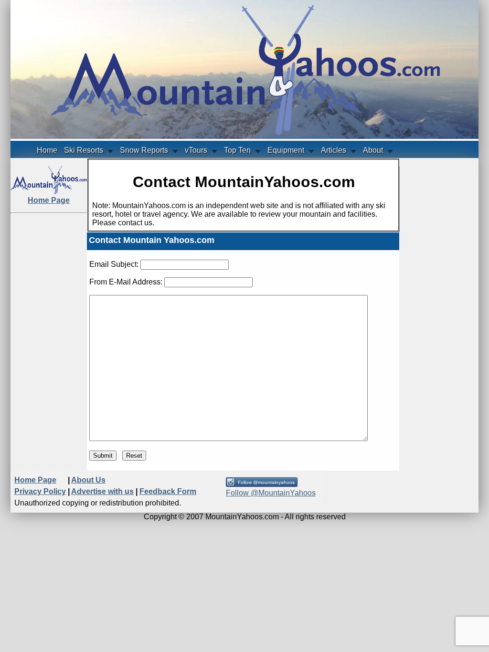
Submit (103, 455)
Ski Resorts (83, 150)
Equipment (285, 150)
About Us (88, 480)
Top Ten (237, 150)
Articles (333, 150)
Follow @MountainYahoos (271, 493)
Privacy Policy (40, 491)
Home (47, 150)
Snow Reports (144, 150)
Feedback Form (167, 491)
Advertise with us (102, 491)
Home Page (35, 480)
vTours (196, 150)
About (373, 150)
